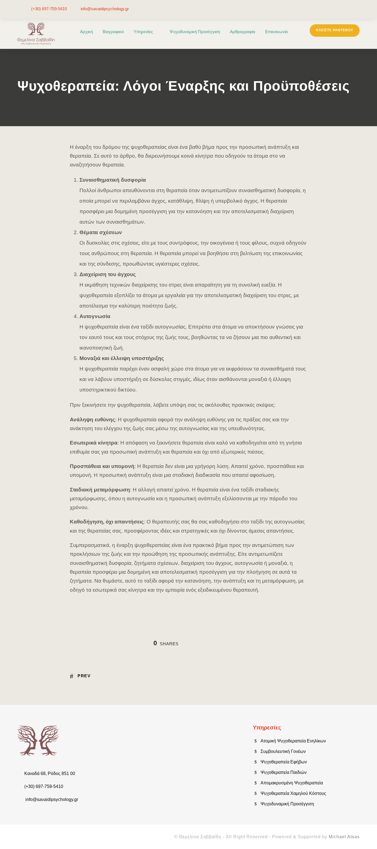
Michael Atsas (344, 836)
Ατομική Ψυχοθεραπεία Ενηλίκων (293, 741)
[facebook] (350, 9)
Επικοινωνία (276, 31)
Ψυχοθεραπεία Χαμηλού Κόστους (293, 793)
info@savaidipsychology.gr (105, 8)
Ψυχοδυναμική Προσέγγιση (195, 31)
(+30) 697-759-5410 (49, 8)
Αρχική (86, 31)
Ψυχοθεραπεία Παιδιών (284, 772)
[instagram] (358, 9)
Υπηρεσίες (143, 31)
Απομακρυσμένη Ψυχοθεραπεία (292, 783)
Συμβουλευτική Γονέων (283, 751)
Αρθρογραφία (242, 31)
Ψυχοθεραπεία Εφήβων (284, 762)
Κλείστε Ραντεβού (334, 30)
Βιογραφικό (113, 31)
